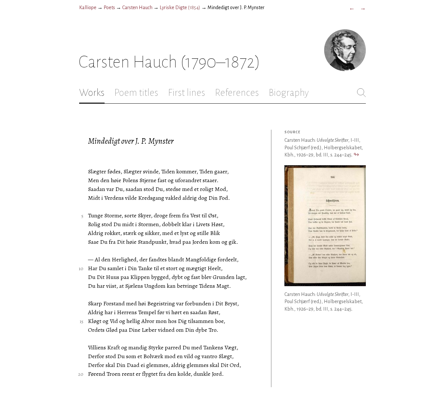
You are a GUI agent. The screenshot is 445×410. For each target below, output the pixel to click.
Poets (109, 7)
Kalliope (87, 7)
